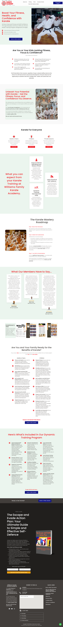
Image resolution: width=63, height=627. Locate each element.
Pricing (30, 1)
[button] (31, 614)
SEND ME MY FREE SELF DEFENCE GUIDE (18, 572)
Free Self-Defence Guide (33, 4)
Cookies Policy (49, 600)
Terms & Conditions (50, 602)
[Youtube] (12, 609)
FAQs (34, 1)
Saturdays (24, 618)
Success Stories (40, 1)
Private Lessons (25, 620)
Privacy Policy (49, 598)
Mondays (24, 613)
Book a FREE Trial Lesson (51, 587)
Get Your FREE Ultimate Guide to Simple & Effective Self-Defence (51, 590)
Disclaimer (48, 604)
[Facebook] (9, 609)
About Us (25, 1)
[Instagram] (14, 609)
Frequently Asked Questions (50, 594)
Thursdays (24, 615)
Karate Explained (28, 625)
